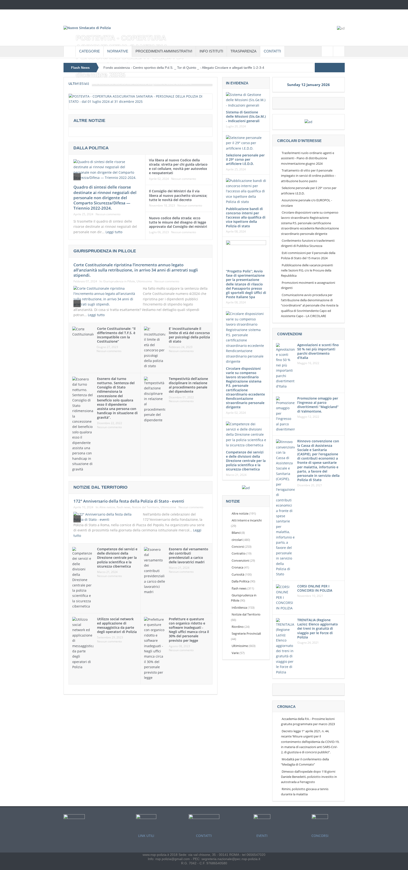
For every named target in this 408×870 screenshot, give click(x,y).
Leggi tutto (114, 232)
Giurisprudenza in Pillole (119, 281)
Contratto (239, 553)
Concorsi (238, 546)
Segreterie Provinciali (246, 633)
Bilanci (236, 532)
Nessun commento (108, 214)
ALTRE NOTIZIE (89, 120)
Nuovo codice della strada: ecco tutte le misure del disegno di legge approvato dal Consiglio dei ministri (178, 222)
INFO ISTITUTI (211, 51)
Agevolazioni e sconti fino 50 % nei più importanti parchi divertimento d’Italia (318, 351)
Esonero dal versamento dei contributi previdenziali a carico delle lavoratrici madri (188, 555)
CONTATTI (272, 51)
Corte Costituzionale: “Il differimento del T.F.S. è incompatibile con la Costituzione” (116, 335)
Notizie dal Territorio (145, 507)
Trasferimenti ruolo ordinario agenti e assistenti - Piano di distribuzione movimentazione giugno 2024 (307, 158)
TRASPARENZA (243, 51)
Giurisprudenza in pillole (104, 251)
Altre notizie (107, 507)
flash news (124, 507)
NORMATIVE (117, 51)
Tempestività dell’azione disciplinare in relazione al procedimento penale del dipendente (188, 385)
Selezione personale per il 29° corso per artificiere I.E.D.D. (245, 159)
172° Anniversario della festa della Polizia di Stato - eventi (128, 501)
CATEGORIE (89, 51)
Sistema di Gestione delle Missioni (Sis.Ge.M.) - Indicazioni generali (246, 116)
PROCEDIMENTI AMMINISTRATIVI (164, 51)
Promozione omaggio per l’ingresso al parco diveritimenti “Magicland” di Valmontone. (318, 404)
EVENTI (262, 835)
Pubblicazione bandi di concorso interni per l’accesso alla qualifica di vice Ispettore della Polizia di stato (245, 217)
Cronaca (237, 567)
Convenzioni (240, 560)
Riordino (238, 627)
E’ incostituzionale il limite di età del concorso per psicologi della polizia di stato (189, 335)
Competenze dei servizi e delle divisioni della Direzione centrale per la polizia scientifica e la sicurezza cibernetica (117, 558)
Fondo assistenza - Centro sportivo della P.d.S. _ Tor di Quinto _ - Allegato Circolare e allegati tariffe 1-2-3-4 (183, 67)
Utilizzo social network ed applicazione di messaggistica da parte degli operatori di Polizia (117, 625)
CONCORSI (319, 835)
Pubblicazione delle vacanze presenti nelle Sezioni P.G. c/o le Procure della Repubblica (307, 270)
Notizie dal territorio (100, 487)
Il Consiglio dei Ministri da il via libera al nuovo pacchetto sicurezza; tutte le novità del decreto (178, 195)
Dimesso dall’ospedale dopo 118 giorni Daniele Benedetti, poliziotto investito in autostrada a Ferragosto (309, 776)
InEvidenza (239, 607)
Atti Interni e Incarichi (247, 520)
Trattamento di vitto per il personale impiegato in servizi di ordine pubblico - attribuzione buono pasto (308, 175)
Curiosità (238, 574)
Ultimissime (144, 281)
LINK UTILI (146, 835)
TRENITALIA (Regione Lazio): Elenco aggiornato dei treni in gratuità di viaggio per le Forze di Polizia (317, 628)
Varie (235, 653)
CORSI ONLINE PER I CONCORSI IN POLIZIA (314, 588)
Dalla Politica (91, 148)
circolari (237, 540)
